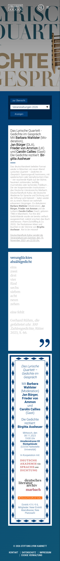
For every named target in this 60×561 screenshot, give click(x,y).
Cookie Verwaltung (31, 555)
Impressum (45, 552)
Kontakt (13, 552)
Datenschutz (29, 552)
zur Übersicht (19, 100)
